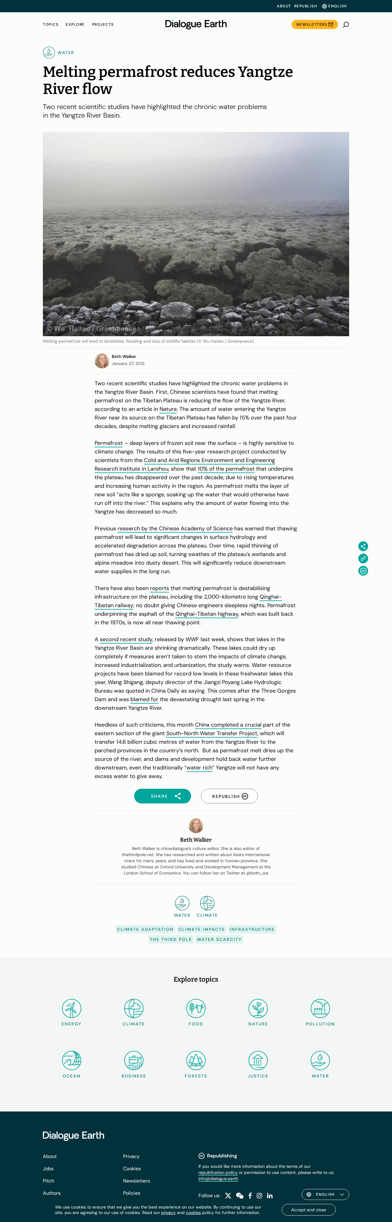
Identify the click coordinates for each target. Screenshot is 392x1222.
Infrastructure (252, 929)
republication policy (218, 1172)
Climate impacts (202, 929)
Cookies (132, 1168)
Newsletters (311, 24)
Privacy (131, 1156)
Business (134, 1076)
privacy (168, 1212)
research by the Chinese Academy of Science (175, 528)
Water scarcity (219, 939)
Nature (168, 409)
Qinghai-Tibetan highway (206, 614)
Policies (131, 1193)
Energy (72, 1024)
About (284, 6)
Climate (134, 1024)
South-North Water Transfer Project (212, 733)
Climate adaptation (145, 929)
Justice (258, 1076)
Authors (52, 1193)
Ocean (71, 1076)
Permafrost (109, 443)
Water (320, 1076)
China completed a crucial (228, 724)
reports (159, 588)
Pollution (320, 1024)
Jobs (48, 1168)
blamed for (144, 699)
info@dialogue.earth (218, 1178)
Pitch (48, 1181)
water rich (199, 767)
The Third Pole (171, 939)
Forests (196, 1076)
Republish (305, 6)
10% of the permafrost (226, 468)
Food (196, 1024)
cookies (193, 1212)
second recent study (126, 639)
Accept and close (308, 1210)
